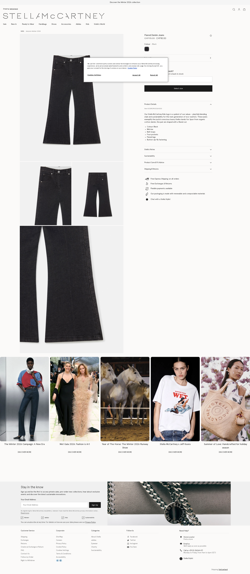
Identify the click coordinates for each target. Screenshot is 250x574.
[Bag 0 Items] (244, 9)
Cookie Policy (61, 547)
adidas (47, 517)
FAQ (22, 550)
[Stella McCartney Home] (53, 16)
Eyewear (94, 543)
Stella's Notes (149, 149)
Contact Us (25, 554)
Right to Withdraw (28, 560)
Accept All (136, 75)
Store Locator (189, 537)
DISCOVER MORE (24, 452)
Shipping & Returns (151, 169)
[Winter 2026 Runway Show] (125, 399)
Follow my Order (27, 557)
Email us (187, 544)
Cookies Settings (62, 550)
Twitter (133, 540)
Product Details (150, 104)
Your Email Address (28, 500)
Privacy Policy (90, 522)
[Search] (233, 9)
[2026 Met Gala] (74, 399)
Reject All (154, 75)
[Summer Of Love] (225, 399)
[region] (126, 69)
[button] (71, 97)
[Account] (239, 9)
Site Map (59, 537)
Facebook (134, 537)
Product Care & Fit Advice (154, 162)
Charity (94, 547)
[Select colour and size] (210, 35)
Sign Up (95, 505)
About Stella (96, 537)
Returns (24, 543)
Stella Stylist (188, 558)
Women (26, 517)
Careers (59, 540)
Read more (25, 513)
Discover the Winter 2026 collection (125, 2)
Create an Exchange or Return (32, 547)
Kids (66, 517)
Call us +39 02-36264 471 (193, 550)
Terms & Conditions (63, 554)
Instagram (134, 543)
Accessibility (61, 557)
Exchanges (25, 540)
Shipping (24, 537)
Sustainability (149, 156)
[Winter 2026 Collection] (24, 399)
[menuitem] (13, 24)
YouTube (133, 547)
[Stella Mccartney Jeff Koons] (175, 399)
